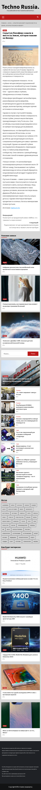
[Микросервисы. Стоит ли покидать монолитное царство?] (8, 448)
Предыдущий (20, 217)
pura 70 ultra (20, 517)
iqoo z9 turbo (12, 509)
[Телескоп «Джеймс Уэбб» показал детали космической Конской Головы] (20, 325)
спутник (18, 541)
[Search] (38, 17)
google (19, 505)
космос (4, 537)
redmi (35, 517)
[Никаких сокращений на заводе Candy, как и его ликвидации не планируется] (8, 421)
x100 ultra (5, 525)
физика (35, 541)
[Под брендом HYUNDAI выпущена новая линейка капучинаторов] (8, 407)
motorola (5, 513)
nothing (14, 513)
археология (6, 533)
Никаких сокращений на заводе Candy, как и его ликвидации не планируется (27, 421)
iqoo (4, 509)
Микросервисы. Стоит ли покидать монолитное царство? (25, 448)
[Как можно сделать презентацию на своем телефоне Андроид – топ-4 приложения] (8, 475)
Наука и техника (17, 529)
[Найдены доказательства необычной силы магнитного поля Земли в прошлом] (20, 252)
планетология (23, 537)
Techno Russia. (20, 6)
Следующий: (21, 225)
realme (28, 517)
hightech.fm (15, 208)
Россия (27, 529)
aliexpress (5, 505)
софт (11, 541)
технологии (27, 541)
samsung (16, 521)
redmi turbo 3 (6, 521)
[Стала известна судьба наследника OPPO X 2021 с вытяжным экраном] (20, 677)
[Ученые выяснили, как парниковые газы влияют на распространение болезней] (20, 289)
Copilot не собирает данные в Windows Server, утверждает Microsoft (26, 462)
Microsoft (29, 509)
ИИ (3, 529)
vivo (29, 521)
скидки (4, 541)
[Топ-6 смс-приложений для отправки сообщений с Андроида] (8, 434)
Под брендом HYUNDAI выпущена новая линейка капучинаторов (25, 407)
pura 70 (11, 517)
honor (27, 505)
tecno (23, 521)
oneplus (22, 513)
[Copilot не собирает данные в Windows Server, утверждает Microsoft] (8, 462)
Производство (22, 525)
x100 (34, 521)
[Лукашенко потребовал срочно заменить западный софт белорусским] (8, 489)
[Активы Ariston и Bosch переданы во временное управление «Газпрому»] (20, 373)
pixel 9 (4, 517)
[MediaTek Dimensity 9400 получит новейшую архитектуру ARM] (20, 601)
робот (32, 537)
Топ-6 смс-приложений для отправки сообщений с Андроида (25, 434)
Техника (5, 376)
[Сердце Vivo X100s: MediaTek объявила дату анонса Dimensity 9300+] (20, 639)
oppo (29, 513)
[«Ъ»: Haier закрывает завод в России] (8, 394)
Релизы (32, 525)
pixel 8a (35, 513)
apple (12, 505)
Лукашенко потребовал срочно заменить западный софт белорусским (26, 489)
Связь (4, 574)
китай (36, 533)
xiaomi (13, 525)
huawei (34, 505)
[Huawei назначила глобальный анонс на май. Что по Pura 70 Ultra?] (20, 563)
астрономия (16, 533)
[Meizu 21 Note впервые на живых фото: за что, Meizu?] (20, 715)
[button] (3, 17)
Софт (17, 430)
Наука (4, 30)
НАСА (8, 529)
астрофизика (27, 533)
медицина (13, 537)
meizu (21, 509)
